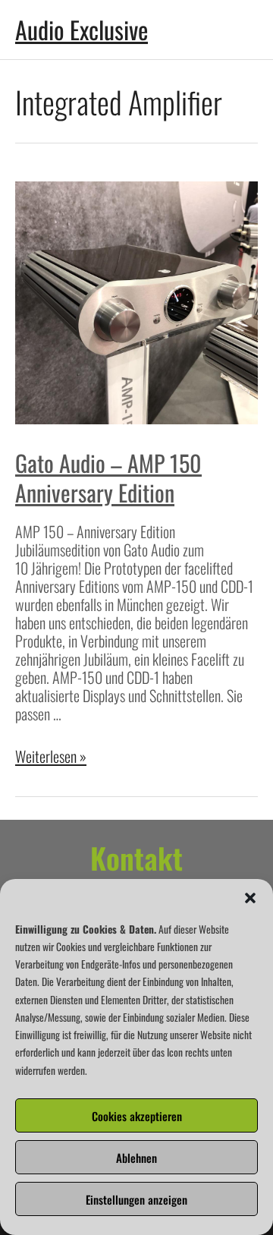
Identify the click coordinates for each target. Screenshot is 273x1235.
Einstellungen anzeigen (136, 1199)
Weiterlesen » (50, 756)
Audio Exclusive (81, 29)
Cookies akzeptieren (137, 1115)
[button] (250, 898)
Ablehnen (136, 1157)
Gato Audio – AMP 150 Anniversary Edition (108, 477)
